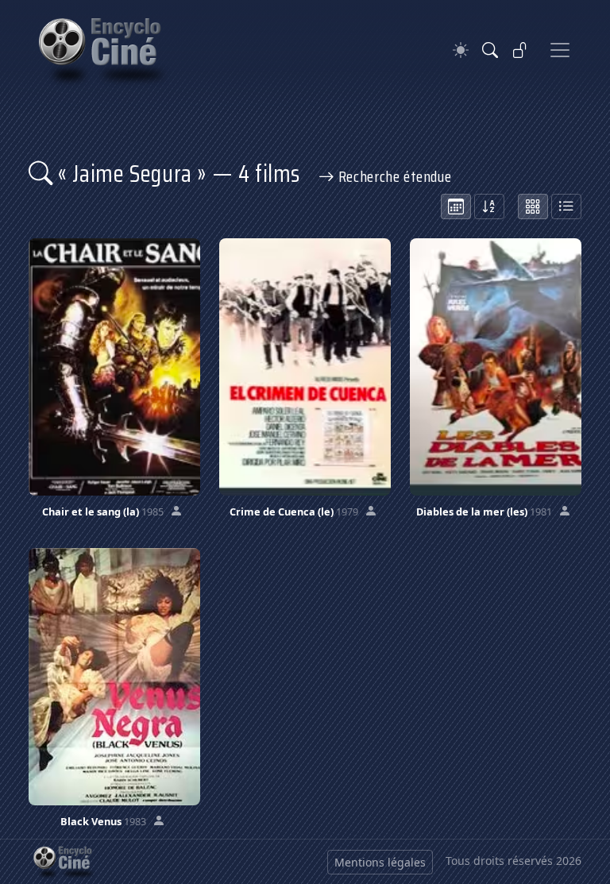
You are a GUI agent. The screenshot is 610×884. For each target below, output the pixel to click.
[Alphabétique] (489, 206)
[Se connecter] (520, 50)
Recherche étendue (392, 176)
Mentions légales (380, 862)
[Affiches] (533, 206)
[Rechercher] (490, 50)
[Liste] (566, 206)
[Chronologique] (456, 206)
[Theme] (461, 50)
